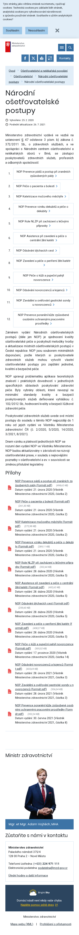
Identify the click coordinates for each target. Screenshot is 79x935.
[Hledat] (70, 47)
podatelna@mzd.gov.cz (52, 868)
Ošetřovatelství (23, 76)
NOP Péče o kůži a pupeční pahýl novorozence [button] (43, 278)
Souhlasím (12, 30)
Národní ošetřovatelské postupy (45, 81)
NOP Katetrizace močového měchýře (39, 196)
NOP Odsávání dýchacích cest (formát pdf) (42, 603)
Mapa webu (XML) (22, 924)
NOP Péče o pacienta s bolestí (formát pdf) (42, 501)
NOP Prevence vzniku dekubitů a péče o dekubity (43, 209)
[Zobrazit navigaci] (61, 47)
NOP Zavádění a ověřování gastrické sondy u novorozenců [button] (43, 303)
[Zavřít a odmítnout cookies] (57, 30)
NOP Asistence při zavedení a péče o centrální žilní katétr (43, 238)
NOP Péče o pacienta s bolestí (35, 186)
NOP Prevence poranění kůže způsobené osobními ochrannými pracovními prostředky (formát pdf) (44, 710)
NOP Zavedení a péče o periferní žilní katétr (43, 261)
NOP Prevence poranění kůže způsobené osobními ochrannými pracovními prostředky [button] (43, 319)
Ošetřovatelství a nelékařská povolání (44, 70)
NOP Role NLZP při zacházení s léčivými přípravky (43, 224)
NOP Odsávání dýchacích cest (35, 250)
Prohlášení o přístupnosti (55, 924)
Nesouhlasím (36, 30)
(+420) (46, 863)
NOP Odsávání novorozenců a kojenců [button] (40, 290)
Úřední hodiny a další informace (28, 875)
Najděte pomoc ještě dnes (37, 905)
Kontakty (65, 58)
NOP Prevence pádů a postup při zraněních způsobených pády (43, 174)
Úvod (12, 70)
